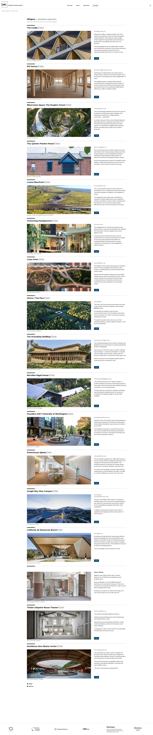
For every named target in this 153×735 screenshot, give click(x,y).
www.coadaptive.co (100, 147)
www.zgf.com (98, 533)
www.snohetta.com (100, 456)
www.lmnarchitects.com (101, 417)
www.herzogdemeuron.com (103, 70)
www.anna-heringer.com (102, 340)
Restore (31, 686)
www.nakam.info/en (100, 650)
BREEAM (96, 308)
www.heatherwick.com (101, 496)
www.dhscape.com (100, 108)
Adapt (30, 684)
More (96, 58)
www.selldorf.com (99, 263)
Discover (4, 10)
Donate (95, 5)
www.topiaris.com (100, 186)
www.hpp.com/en (99, 31)
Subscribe (86, 5)
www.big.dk (97, 302)
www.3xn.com (98, 224)
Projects (8, 10)
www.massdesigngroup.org (102, 379)
